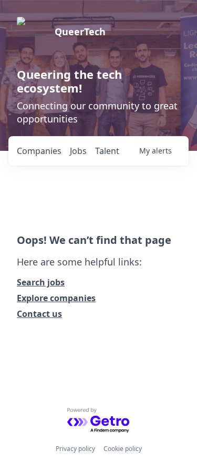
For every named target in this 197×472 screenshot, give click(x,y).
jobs (78, 151)
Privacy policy (75, 448)
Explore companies (56, 298)
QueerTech (80, 31)
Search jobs (41, 282)
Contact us (39, 314)
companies (39, 151)
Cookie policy (122, 448)
